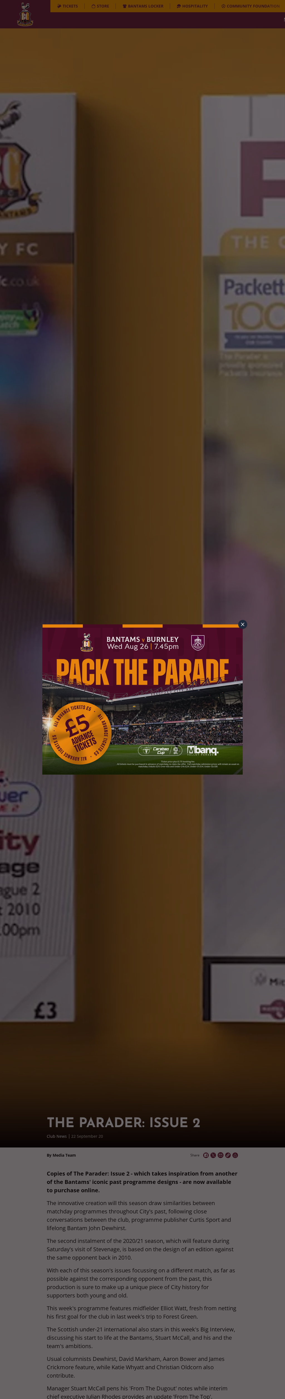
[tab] (242, 624)
